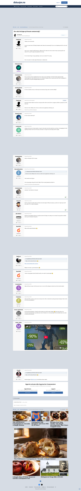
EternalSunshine (18, 169)
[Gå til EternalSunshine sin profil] (18, 172)
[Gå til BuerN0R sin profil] (18, 230)
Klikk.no (44, 488)
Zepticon (18, 256)
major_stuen (18, 322)
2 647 (18, 135)
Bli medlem (64, 2)
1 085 (18, 178)
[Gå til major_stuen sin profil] (18, 326)
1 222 (18, 235)
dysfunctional (18, 87)
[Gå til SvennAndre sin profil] (18, 287)
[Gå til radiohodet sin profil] (18, 130)
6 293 (18, 96)
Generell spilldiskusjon (26, 35)
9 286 (18, 265)
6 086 (18, 122)
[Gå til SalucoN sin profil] (18, 204)
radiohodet (18, 126)
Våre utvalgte (35, 6)
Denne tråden (62, 6)
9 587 (18, 48)
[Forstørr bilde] (36, 228)
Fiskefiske (18, 297)
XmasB (18, 370)
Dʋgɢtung (20, 34)
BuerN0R (18, 226)
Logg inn (58, 2)
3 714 (18, 379)
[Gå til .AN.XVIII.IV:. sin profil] (18, 217)
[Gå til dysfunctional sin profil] (18, 91)
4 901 (18, 293)
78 (18, 209)
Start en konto (27, 392)
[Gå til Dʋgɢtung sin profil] (15, 35)
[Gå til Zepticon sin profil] (18, 260)
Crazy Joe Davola (18, 309)
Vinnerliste (40, 6)
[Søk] (67, 6)
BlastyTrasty (18, 113)
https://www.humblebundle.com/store (31, 263)
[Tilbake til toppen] (40, 481)
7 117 (18, 222)
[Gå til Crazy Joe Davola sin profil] (18, 313)
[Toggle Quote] (25, 171)
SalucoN (18, 200)
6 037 (18, 83)
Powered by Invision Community (40, 489)
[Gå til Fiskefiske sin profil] (18, 300)
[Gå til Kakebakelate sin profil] (18, 78)
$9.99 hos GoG (34, 379)
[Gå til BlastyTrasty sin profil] (18, 117)
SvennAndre (18, 284)
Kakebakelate (18, 75)
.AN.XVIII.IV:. (18, 213)
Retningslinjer (29, 6)
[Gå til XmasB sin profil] (18, 374)
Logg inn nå (53, 392)
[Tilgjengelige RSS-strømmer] (67, 409)
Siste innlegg (17, 6)
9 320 (18, 318)
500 (18, 331)
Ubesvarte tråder (23, 6)
